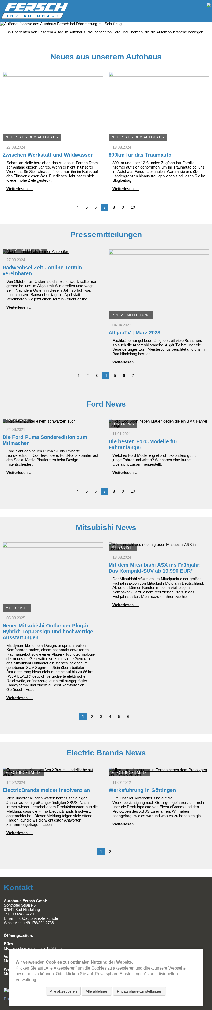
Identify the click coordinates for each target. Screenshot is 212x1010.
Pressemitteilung (25, 250)
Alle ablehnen (97, 991)
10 (133, 207)
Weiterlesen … (19, 188)
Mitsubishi (17, 608)
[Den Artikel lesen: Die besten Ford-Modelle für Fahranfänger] (159, 425)
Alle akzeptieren (63, 991)
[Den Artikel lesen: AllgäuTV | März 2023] (159, 316)
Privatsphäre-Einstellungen (139, 991)
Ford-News (17, 420)
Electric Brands (23, 773)
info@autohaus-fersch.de (37, 918)
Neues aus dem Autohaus (32, 137)
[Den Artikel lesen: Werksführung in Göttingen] (159, 774)
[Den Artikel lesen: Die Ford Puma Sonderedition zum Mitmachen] (39, 421)
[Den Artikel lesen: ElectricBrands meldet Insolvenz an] (53, 774)
